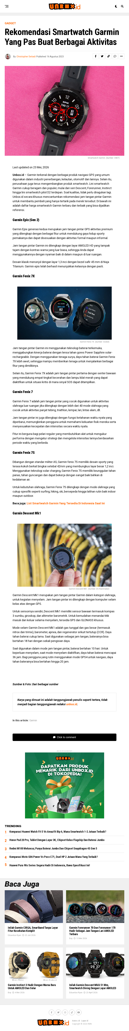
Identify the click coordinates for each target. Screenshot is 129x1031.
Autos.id (76, 1021)
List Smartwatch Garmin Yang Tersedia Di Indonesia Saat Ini (66, 503)
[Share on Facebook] (95, 56)
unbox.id (71, 704)
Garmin (33, 720)
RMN (90, 1024)
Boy (71, 938)
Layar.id (84, 1021)
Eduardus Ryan (14, 935)
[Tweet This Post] (102, 56)
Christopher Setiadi (26, 56)
